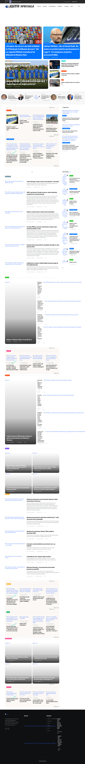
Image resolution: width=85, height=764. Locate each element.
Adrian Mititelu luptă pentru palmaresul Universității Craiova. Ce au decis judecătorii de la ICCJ (74, 239)
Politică (7, 448)
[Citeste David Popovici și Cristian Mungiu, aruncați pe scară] (70, 97)
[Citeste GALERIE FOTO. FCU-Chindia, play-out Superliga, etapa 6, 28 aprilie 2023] (40, 726)
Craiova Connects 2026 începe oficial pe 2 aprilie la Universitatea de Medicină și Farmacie (19, 438)
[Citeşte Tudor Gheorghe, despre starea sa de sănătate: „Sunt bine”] (15, 184)
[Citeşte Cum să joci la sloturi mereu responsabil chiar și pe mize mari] (26, 693)
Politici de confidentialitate (53, 718)
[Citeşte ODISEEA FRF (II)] (65, 262)
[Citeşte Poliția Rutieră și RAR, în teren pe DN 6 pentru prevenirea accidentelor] (52, 119)
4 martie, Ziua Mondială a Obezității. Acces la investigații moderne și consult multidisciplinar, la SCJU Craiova (40, 436)
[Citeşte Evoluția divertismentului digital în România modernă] (12, 693)
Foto (48, 728)
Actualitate (59, 6)
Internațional (8, 638)
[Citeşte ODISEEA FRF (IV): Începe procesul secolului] (65, 202)
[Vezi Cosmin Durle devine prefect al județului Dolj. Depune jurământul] (18, 483)
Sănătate (7, 375)
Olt (62, 79)
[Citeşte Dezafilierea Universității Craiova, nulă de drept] (65, 191)
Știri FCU (64, 115)
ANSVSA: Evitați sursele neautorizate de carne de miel (38, 598)
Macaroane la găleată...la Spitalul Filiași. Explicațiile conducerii (39, 384)
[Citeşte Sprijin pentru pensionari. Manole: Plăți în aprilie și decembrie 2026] (15, 535)
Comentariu (76, 94)
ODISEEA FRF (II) (72, 262)
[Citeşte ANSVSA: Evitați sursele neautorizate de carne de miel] (39, 590)
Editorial (39, 6)
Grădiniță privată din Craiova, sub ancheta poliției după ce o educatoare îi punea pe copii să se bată (38, 127)
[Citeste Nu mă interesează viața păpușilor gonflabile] (20, 97)
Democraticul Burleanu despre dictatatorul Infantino (13, 97)
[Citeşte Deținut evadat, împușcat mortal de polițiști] (26, 116)
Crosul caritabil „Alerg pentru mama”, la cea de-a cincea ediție (38, 701)
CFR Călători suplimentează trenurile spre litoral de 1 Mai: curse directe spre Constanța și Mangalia (12, 601)
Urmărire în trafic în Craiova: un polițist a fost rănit (12, 128)
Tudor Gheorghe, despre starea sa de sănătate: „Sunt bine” (43, 181)
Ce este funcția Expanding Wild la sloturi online (52, 701)
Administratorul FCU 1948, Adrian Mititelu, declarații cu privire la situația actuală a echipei (71, 119)
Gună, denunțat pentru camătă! (16, 1)
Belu (26, 94)
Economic (67, 6)
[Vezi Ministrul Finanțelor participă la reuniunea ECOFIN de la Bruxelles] (18, 653)
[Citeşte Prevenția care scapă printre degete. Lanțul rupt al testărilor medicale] (58, 395)
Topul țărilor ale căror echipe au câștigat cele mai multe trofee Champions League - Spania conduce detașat (38, 630)
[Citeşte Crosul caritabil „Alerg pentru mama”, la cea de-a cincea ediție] (39, 693)
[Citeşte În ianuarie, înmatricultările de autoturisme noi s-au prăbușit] (15, 547)
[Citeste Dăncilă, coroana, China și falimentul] (54, 97)
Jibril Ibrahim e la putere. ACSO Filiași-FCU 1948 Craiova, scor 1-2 (74, 252)
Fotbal (71, 175)
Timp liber (9, 687)
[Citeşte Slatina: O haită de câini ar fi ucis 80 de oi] (20, 313)
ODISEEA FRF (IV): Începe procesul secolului (73, 202)
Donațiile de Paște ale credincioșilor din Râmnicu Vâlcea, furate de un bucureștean (40, 304)
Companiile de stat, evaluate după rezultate (39, 556)
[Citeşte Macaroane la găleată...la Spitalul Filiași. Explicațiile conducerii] (58, 380)
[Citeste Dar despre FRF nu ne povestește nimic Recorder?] (37, 97)
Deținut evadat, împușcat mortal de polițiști (24, 122)
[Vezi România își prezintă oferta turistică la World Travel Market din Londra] (45, 653)
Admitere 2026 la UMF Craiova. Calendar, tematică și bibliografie (38, 365)
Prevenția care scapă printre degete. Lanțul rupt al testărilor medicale (39, 400)
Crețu (59, 94)
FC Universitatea (52, 6)
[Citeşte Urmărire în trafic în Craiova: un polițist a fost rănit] (12, 119)
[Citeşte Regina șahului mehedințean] (26, 617)
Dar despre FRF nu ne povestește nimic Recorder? (45, 97)
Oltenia (7, 277)
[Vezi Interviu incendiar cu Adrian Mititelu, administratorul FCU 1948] (71, 125)
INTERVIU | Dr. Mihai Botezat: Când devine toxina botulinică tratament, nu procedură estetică (39, 419)
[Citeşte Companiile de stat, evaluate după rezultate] (15, 559)
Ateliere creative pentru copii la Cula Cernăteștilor (40, 212)
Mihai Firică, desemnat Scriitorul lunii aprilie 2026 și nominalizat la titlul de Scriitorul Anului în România (70, 65)
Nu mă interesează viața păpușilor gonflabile (29, 97)
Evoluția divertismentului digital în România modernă (12, 700)
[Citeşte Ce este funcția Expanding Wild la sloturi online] (52, 693)
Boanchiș (43, 94)
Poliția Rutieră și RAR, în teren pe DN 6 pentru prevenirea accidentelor (51, 130)
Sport (72, 6)
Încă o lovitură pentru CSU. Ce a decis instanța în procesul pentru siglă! (74, 213)
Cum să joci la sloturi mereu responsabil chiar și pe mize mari (25, 700)
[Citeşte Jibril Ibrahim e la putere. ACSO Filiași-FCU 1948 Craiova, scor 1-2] (65, 252)
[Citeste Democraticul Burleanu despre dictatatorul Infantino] (4, 97)
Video (49, 723)
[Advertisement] (42, 18)
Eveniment (45, 6)
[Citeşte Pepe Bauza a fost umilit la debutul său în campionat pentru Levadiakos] (52, 146)
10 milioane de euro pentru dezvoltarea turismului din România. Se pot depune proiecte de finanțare (51, 601)
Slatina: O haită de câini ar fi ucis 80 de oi (19, 339)
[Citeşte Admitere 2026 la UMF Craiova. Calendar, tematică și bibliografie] (39, 357)
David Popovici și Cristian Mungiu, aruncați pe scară (78, 97)
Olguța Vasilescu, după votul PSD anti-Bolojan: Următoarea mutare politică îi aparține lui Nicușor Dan (16, 467)
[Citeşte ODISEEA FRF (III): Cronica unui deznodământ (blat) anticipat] (65, 225)
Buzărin (10, 94)
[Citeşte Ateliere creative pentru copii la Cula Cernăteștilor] (15, 216)
